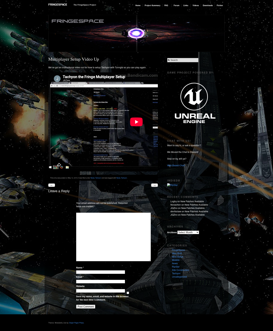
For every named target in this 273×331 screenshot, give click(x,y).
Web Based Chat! (176, 165)
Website (80, 286)
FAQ (166, 5)
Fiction (220, 5)
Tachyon (98, 178)
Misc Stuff (177, 253)
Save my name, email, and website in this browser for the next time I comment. (102, 298)
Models (175, 259)
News (93, 178)
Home (138, 5)
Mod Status (177, 256)
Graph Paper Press (76, 322)
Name (80, 267)
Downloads (208, 5)
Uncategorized (179, 276)
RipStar (176, 266)
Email (80, 276)
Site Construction (180, 269)
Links (185, 5)
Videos (196, 5)
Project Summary (152, 5)
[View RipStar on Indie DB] (172, 184)
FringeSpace (57, 4)
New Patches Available (192, 201)
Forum (176, 5)
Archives (172, 232)
